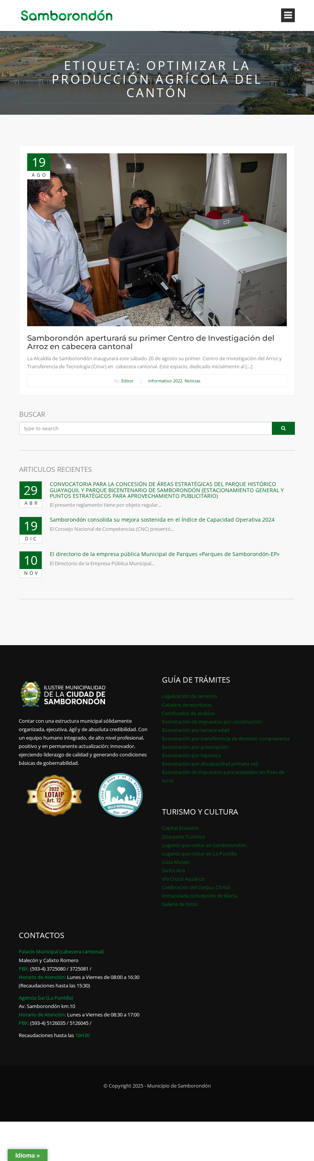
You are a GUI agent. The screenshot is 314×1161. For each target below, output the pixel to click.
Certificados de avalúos (188, 713)
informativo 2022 (165, 381)
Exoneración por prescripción (195, 746)
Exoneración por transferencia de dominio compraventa (225, 738)
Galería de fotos (180, 904)
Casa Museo (176, 862)
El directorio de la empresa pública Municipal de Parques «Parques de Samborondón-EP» (165, 554)
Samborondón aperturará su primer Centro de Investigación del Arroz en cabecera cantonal (151, 342)
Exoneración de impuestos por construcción (212, 721)
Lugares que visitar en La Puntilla (199, 853)
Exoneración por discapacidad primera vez (210, 763)
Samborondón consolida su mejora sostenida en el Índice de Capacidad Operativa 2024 (162, 519)
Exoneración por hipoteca (191, 755)
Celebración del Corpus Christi (196, 887)
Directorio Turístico (183, 836)
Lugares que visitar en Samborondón (204, 845)
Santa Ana (173, 870)
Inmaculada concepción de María (199, 895)
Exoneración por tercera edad (195, 730)
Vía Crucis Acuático (183, 878)
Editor (127, 381)
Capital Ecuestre (180, 827)
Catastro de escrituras (187, 704)
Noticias (192, 381)
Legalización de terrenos (189, 696)
